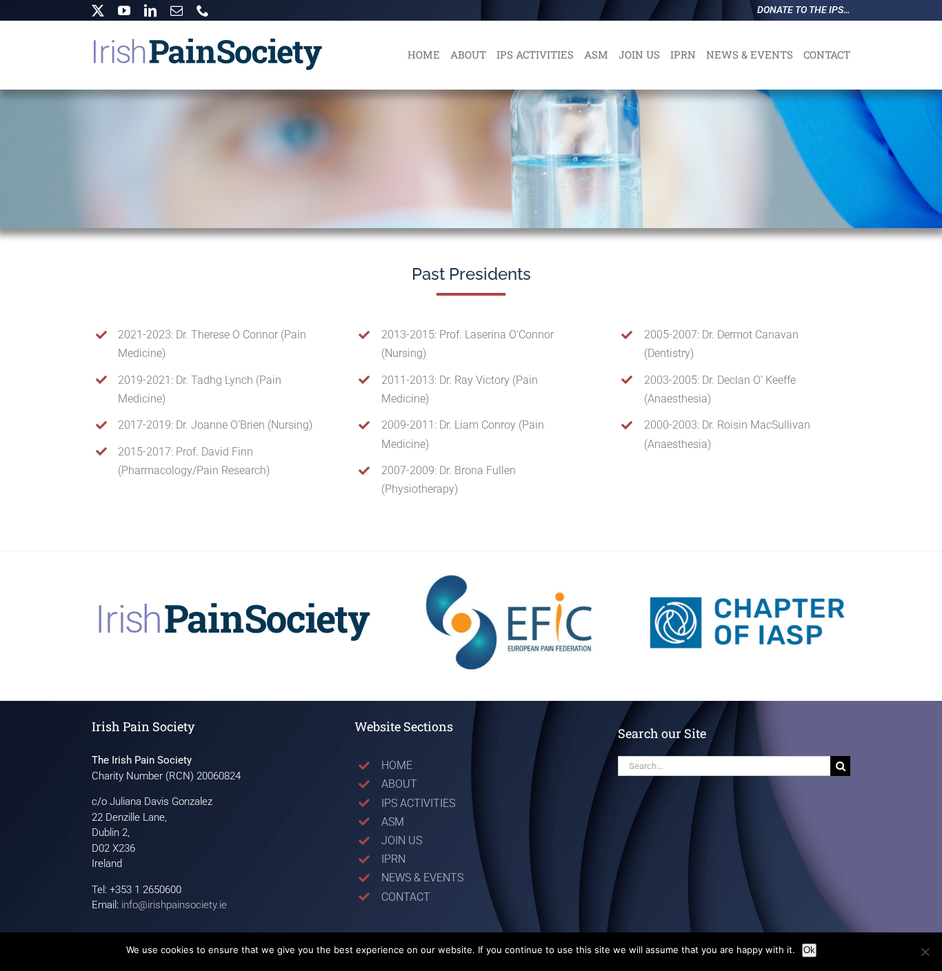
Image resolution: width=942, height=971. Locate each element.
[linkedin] (150, 10)
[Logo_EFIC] (511, 573)
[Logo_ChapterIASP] (747, 573)
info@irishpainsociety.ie (174, 905)
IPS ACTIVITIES (418, 803)
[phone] (203, 10)
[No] (925, 952)
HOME (396, 765)
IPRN (393, 859)
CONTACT (405, 896)
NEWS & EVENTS (422, 877)
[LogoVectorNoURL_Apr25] (234, 606)
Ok (809, 950)
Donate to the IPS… (803, 9)
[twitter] (98, 10)
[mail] (176, 10)
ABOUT (399, 783)
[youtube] (124, 10)
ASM (392, 821)
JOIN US (401, 840)
